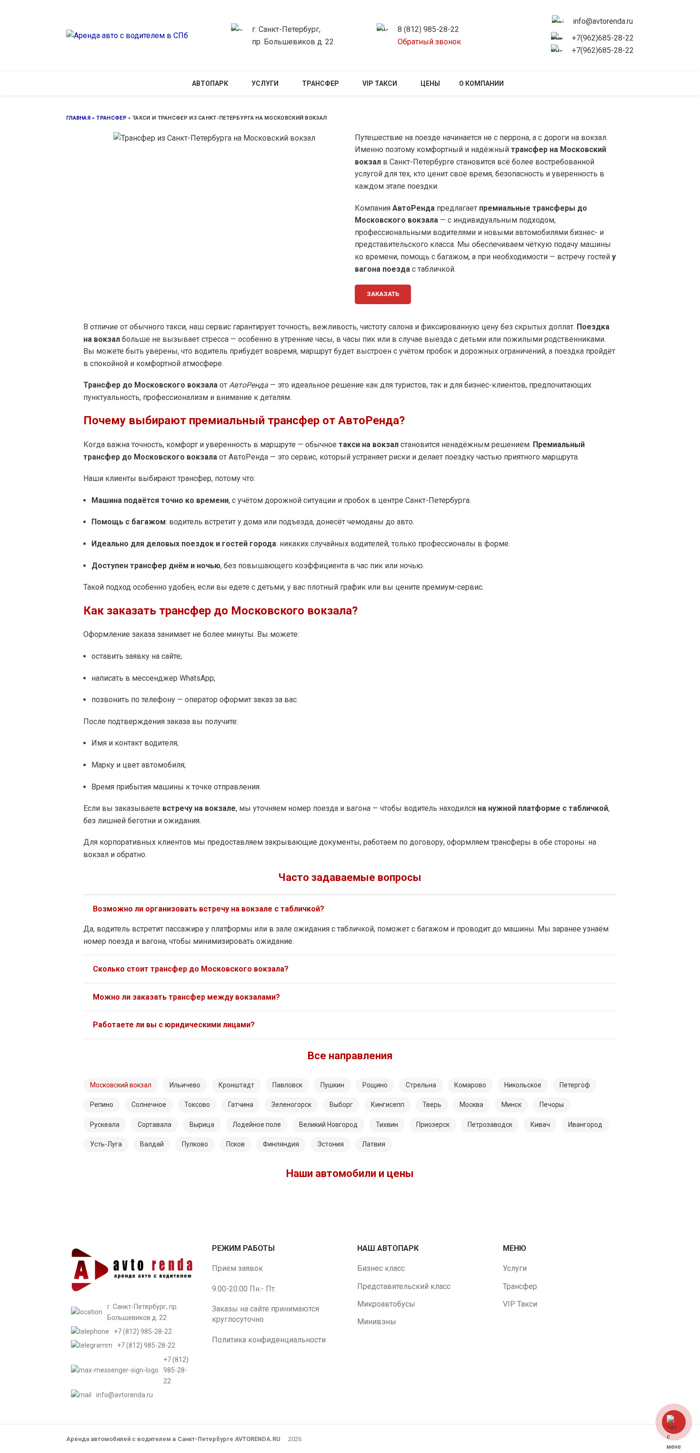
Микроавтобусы (386, 1304)
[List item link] (132, 1331)
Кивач (540, 1124)
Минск (511, 1104)
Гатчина (240, 1104)
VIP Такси (520, 1304)
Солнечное (148, 1104)
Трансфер (111, 118)
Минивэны (376, 1321)
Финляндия (281, 1144)
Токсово (197, 1104)
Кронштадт (236, 1085)
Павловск (287, 1085)
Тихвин (387, 1124)
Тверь (431, 1104)
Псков (235, 1144)
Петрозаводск (490, 1124)
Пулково (195, 1144)
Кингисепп (387, 1104)
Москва (471, 1104)
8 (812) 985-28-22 (428, 29)
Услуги (515, 1268)
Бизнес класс (381, 1268)
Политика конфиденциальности (269, 1339)
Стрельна (421, 1085)
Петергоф (575, 1085)
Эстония (330, 1144)
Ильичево (185, 1085)
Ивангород (585, 1124)
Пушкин (332, 1085)
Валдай (152, 1144)
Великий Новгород (328, 1124)
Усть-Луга (106, 1144)
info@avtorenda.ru (603, 21)
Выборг (341, 1104)
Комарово (470, 1085)
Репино (101, 1104)
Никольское (522, 1085)
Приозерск (433, 1124)
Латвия (373, 1144)
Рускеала (105, 1124)
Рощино (375, 1085)
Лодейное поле (256, 1124)
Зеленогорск (291, 1104)
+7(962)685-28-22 (603, 37)
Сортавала (154, 1124)
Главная (78, 118)
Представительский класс (403, 1286)
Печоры (552, 1104)
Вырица (202, 1124)
